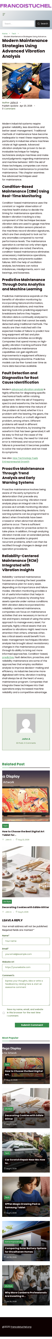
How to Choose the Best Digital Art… (24, 1072)
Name (5, 935)
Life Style (7, 901)
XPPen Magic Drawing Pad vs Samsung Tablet (22, 1205)
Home (4, 33)
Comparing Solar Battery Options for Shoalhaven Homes (25, 1250)
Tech (14, 33)
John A (14, 102)
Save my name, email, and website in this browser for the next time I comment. (25, 1012)
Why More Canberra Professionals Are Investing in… (26, 1294)
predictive (8, 657)
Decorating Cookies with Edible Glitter (25, 907)
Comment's (8, 975)
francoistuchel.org (21, 1327)
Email (5, 948)
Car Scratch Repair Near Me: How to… (25, 1161)
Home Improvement (13, 1241)
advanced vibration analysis (27, 389)
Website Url (8, 961)
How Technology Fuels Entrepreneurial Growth (20, 459)
